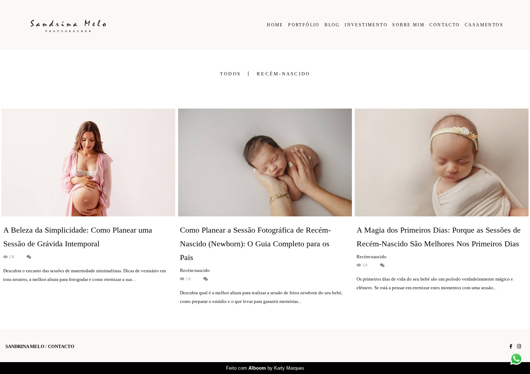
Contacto (61, 346)
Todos (230, 73)
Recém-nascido (283, 73)
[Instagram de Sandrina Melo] (519, 346)
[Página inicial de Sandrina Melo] (77, 25)
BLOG (332, 24)
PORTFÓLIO (304, 24)
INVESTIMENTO (366, 24)
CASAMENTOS (484, 24)
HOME (275, 24)
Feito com (265, 368)
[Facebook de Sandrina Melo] (510, 346)
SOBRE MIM (408, 24)
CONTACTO (444, 24)
